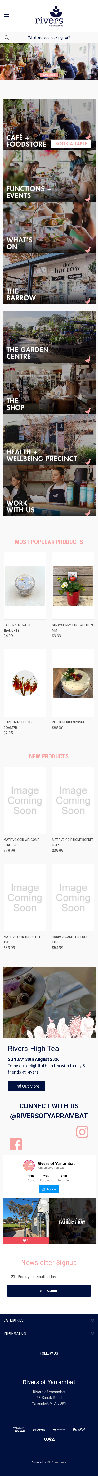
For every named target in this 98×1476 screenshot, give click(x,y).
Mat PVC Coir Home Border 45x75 (73, 842)
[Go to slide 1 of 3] (90, 61)
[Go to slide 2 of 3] (8, 61)
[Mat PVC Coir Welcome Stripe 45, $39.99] (25, 800)
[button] (49, 124)
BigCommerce (56, 1462)
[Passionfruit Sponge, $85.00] (73, 683)
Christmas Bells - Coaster (18, 725)
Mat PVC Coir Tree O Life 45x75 (22, 940)
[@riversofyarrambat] (29, 1165)
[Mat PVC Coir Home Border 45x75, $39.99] (73, 800)
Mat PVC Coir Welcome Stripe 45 (21, 842)
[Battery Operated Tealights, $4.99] (25, 586)
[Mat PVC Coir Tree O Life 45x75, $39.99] (25, 898)
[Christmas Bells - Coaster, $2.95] (25, 683)
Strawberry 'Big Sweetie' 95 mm (73, 628)
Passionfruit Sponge (68, 722)
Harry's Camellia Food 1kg (70, 940)
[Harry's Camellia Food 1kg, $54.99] (73, 898)
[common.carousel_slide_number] (49, 61)
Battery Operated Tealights (17, 628)
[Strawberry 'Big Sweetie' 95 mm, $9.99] (73, 586)
